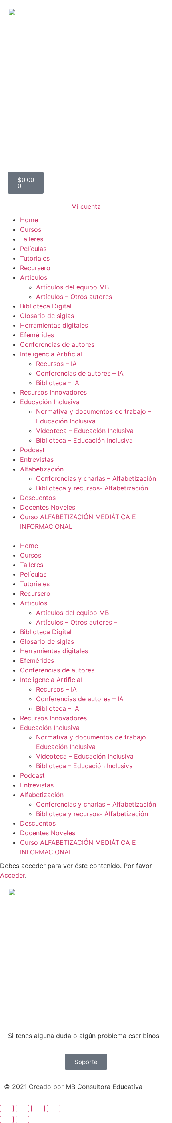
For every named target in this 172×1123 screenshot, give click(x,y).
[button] (86, 536)
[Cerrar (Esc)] (53, 1108)
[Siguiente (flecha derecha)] (22, 1119)
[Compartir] (38, 1108)
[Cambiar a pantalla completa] (22, 1108)
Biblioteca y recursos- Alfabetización (92, 488)
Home (29, 220)
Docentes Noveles (47, 507)
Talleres (31, 239)
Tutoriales (35, 258)
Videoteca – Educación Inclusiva (85, 431)
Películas (33, 249)
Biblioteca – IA (57, 383)
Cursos (30, 229)
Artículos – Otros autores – (76, 297)
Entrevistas (37, 459)
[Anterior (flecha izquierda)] (7, 1119)
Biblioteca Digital (46, 306)
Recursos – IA (56, 364)
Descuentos (38, 498)
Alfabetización (42, 469)
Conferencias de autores (57, 344)
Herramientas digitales (54, 325)
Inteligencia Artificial (51, 354)
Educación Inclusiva (50, 402)
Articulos (33, 277)
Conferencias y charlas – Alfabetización (96, 478)
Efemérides (37, 335)
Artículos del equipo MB (72, 287)
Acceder (12, 875)
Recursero (35, 268)
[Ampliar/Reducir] (7, 1108)
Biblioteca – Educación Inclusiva (84, 440)
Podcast (32, 450)
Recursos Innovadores (53, 392)
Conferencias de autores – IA (80, 373)
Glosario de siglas (47, 316)
